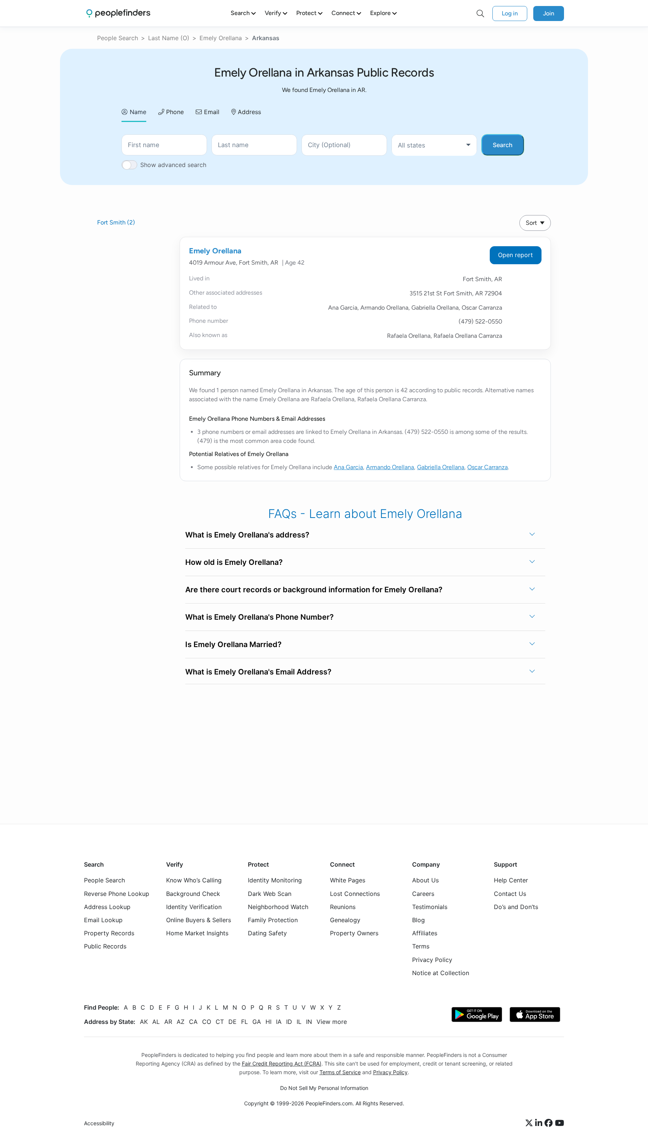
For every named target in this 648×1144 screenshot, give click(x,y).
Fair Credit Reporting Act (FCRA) (281, 1063)
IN (309, 1021)
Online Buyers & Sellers (198, 919)
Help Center (511, 880)
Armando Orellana (390, 467)
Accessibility (99, 1123)
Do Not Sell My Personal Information (324, 1088)
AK (144, 1021)
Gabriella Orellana (440, 467)
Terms (420, 946)
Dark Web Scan (269, 893)
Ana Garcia (348, 467)
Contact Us (510, 893)
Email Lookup (103, 919)
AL (156, 1021)
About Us (425, 880)
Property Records (109, 933)
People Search (117, 38)
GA (256, 1021)
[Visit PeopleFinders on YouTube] (559, 1123)
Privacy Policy (432, 959)
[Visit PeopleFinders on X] (530, 1123)
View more (331, 1021)
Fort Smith (116, 222)
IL (299, 1021)
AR (168, 1021)
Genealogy (345, 919)
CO (206, 1021)
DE (232, 1021)
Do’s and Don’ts (516, 906)
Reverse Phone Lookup (116, 893)
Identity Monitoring (275, 880)
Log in (510, 13)
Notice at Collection (440, 972)
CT (220, 1021)
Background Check (193, 893)
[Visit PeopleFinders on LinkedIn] (539, 1123)
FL (244, 1021)
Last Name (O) (168, 38)
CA (193, 1021)
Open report (515, 255)
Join (548, 13)
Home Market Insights (197, 933)
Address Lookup (107, 906)
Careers (423, 893)
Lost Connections (355, 893)
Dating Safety (267, 933)
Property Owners (354, 933)
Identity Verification (194, 906)
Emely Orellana (221, 38)
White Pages (347, 880)
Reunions (343, 906)
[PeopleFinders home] (118, 13)
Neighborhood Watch (278, 906)
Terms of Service (340, 1072)
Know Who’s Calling (194, 880)
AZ (180, 1021)
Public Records (105, 946)
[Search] (480, 14)
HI (269, 1021)
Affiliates (424, 933)
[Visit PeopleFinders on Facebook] (549, 1123)
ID (289, 1021)
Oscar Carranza (487, 467)
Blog (418, 919)
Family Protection (273, 919)
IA (279, 1021)
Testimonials (429, 906)
